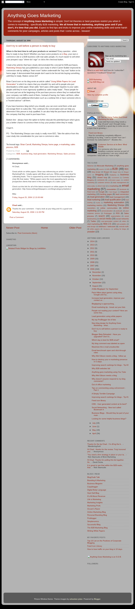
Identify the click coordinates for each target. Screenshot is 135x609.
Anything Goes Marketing (34, 15)
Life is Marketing (94, 499)
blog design (96, 172)
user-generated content (109, 221)
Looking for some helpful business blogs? (109, 419)
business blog (26, 154)
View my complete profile (97, 95)
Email (109, 73)
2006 (92, 269)
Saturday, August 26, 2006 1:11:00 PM (28, 212)
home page (53, 144)
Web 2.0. (107, 224)
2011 (92, 252)
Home (44, 227)
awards (101, 169)
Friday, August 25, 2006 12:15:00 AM (27, 197)
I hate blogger (112, 192)
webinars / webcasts (106, 227)
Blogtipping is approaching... (103, 304)
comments (101, 180)
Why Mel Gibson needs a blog (104, 375)
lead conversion (122, 194)
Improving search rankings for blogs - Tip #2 (110, 365)
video (124, 221)
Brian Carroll (25, 144)
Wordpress (106, 229)
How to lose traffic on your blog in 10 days (104, 549)
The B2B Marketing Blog (97, 528)
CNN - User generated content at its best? (109, 404)
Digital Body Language (96, 490)
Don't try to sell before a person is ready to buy (30, 46)
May (94, 430)
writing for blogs (120, 229)
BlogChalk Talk (93, 477)
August (95, 286)
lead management (117, 197)
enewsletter (111, 189)
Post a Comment (17, 217)
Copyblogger (92, 487)
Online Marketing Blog (96, 512)
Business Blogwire (94, 484)
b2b (108, 169)
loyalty (98, 202)
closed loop (102, 177)
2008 (92, 262)
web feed (99, 70)
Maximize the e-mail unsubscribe (105, 347)
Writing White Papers (96, 531)
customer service (104, 182)
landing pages (106, 194)
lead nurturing (93, 199)
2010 (92, 255)
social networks (122, 219)
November (97, 276)
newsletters (91, 208)
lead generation (40, 154)
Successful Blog (93, 525)
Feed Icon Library (94, 546)
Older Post (75, 227)
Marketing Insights (95, 503)
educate (49, 120)
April (94, 433)
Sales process (69, 154)
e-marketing (64, 144)
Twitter (93, 221)
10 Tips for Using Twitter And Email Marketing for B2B (112, 118)
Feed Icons (91, 192)
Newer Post (12, 227)
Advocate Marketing (105, 166)
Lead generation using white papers (107, 316)
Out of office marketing (101, 385)
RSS (118, 213)
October (96, 279)
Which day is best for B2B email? (105, 340)
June (94, 426)
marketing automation (114, 202)
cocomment (115, 177)
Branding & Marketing (96, 480)
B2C (127, 169)
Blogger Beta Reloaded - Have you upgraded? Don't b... (106, 335)
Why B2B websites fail (101, 368)
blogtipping (113, 175)
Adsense (90, 166)
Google (101, 192)
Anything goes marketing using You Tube (109, 372)
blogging (99, 174)
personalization (107, 211)
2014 (92, 241)
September (97, 283)
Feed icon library (96, 133)
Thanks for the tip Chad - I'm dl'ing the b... (104, 444)
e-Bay (64, 54)
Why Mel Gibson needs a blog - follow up (109, 356)
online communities (108, 208)
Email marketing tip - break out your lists (108, 307)
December (97, 272)
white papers (95, 229)
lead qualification (113, 199)
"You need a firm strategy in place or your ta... (106, 455)
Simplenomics (93, 521)
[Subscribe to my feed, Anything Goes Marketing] (96, 67)
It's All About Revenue (96, 496)
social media (105, 218)
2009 (92, 259)
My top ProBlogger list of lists (104, 320)
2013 (92, 245)
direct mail (101, 186)
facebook (123, 189)
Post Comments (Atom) (27, 233)
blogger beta (117, 172)
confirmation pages (114, 180)
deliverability (91, 186)
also (48, 111)
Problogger (108, 213)
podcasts (119, 211)
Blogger (106, 172)
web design (91, 227)
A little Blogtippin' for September (105, 289)
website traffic (124, 227)
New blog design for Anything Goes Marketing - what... (106, 324)
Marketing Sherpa (14, 68)
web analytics (121, 224)
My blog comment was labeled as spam (108, 343)
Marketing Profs (93, 506)
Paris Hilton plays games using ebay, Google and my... (107, 294)
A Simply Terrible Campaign (103, 394)
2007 (92, 266)
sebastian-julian (76, 599)
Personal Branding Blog (97, 515)
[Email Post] (27, 151)
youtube (91, 231)
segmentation (116, 216)
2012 (92, 248)
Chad (14, 205)
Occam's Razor (93, 509)
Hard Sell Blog (93, 493)
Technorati (10, 144)
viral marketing (93, 224)
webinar (52, 98)
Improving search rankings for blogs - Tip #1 (110, 397)
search (101, 216)
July (94, 423)
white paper (23, 87)
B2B (16, 147)
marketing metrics (94, 205)
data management (119, 182)
